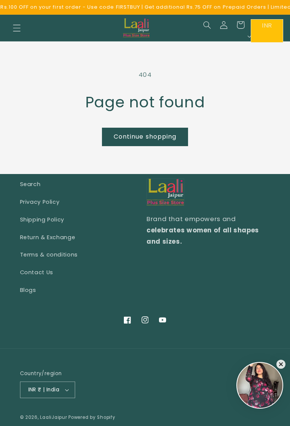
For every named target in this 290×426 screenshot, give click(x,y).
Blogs (28, 290)
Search (30, 184)
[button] (16, 28)
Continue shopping (145, 136)
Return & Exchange (48, 237)
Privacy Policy (40, 202)
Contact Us (36, 272)
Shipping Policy (42, 219)
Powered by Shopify (91, 417)
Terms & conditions (49, 254)
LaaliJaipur (53, 417)
